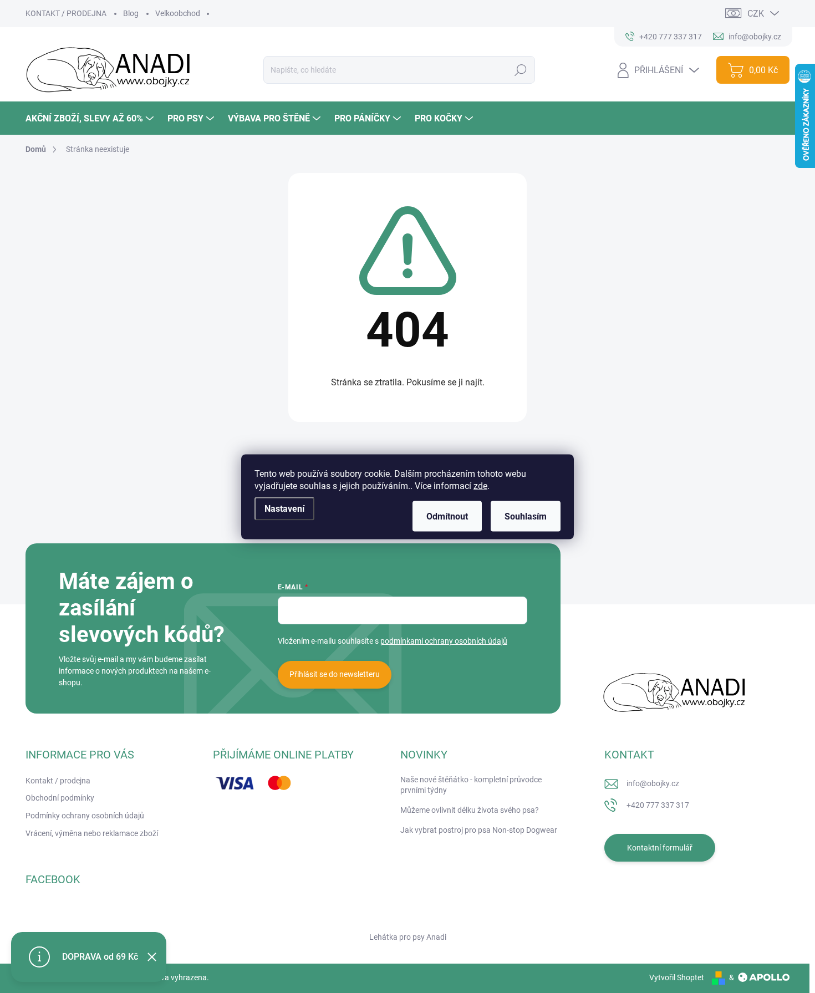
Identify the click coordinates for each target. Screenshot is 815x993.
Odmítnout (447, 516)
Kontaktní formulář (659, 847)
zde (480, 485)
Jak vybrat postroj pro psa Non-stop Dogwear (478, 830)
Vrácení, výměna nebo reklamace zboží (92, 833)
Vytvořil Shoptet (676, 977)
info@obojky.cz (652, 783)
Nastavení (284, 508)
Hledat (520, 69)
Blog (131, 13)
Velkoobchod (177, 13)
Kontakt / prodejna (58, 780)
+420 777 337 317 (657, 805)
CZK (755, 13)
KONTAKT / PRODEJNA (66, 13)
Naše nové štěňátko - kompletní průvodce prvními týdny (471, 785)
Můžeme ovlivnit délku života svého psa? (469, 810)
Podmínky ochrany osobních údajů (85, 815)
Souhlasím (526, 516)
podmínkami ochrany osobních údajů (443, 640)
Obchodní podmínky (60, 797)
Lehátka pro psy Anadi (407, 937)
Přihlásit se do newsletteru (334, 674)
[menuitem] (91, 118)
